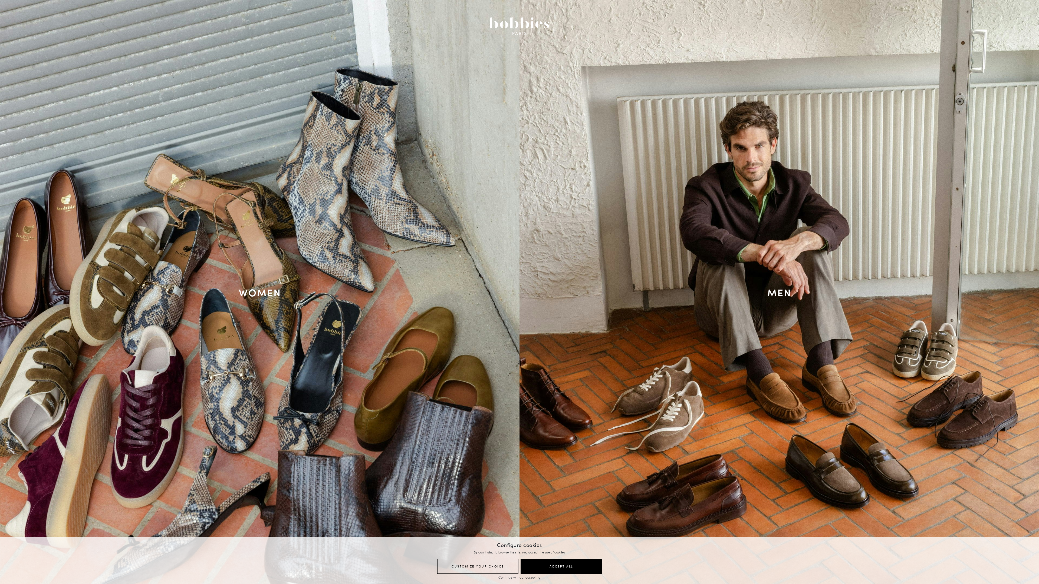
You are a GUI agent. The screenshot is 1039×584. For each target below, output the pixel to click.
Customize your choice (478, 566)
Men (779, 292)
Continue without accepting (519, 577)
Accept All (561, 566)
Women (260, 292)
